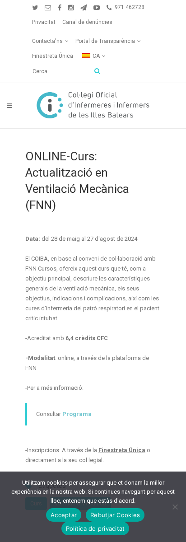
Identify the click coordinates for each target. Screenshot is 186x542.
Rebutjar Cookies (115, 515)
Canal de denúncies (87, 22)
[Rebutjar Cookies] (174, 506)
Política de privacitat (95, 528)
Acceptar (64, 515)
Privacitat (44, 22)
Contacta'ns (47, 41)
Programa (77, 414)
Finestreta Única (52, 56)
